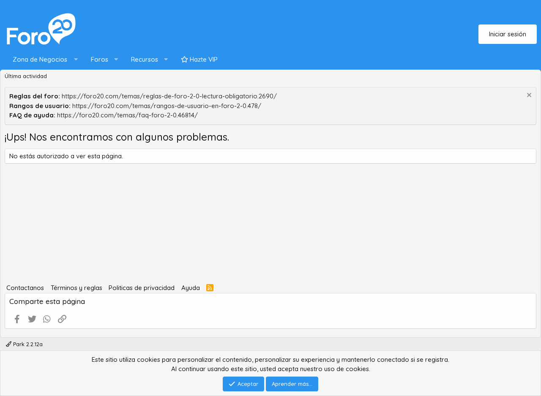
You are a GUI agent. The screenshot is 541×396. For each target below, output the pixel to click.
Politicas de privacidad (142, 288)
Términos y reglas (76, 288)
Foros (99, 59)
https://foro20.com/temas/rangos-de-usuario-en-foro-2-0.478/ (166, 106)
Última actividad (26, 76)
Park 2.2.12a (27, 344)
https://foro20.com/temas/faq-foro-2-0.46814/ (127, 115)
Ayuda (190, 288)
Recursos (144, 59)
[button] (43, 60)
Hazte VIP (203, 59)
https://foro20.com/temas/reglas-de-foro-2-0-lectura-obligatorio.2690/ (169, 96)
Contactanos (25, 288)
